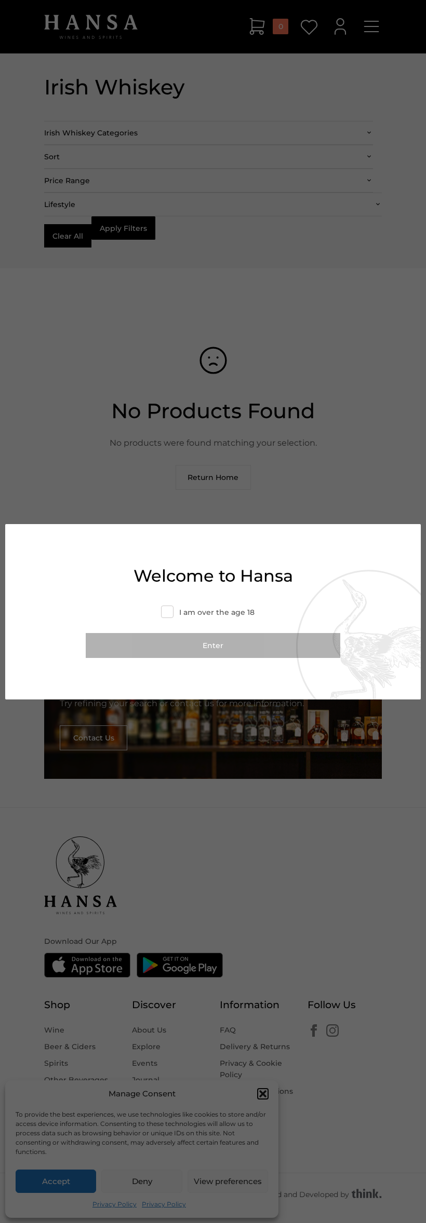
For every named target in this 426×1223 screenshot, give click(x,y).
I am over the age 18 (217, 612)
